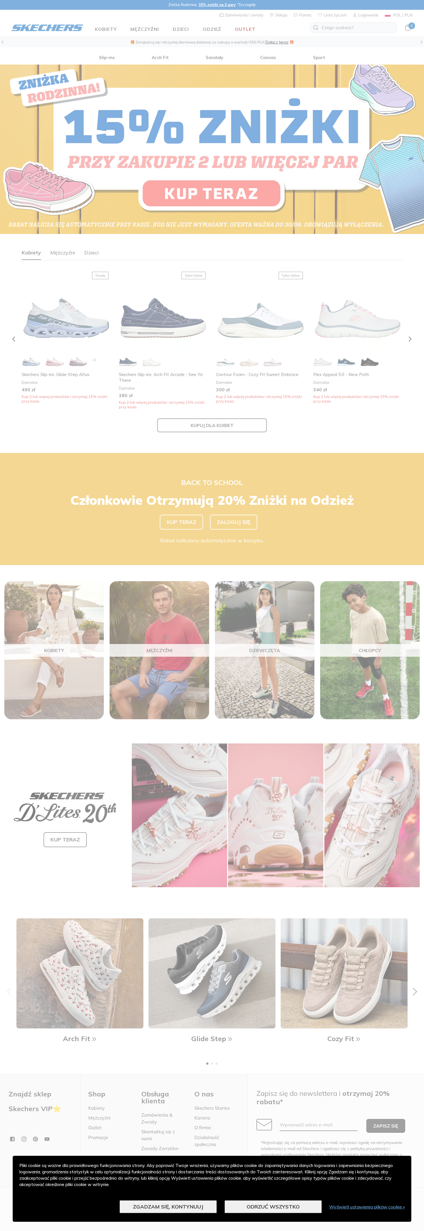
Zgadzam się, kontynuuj (168, 1206)
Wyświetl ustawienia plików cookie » (367, 1207)
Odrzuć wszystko (273, 1206)
